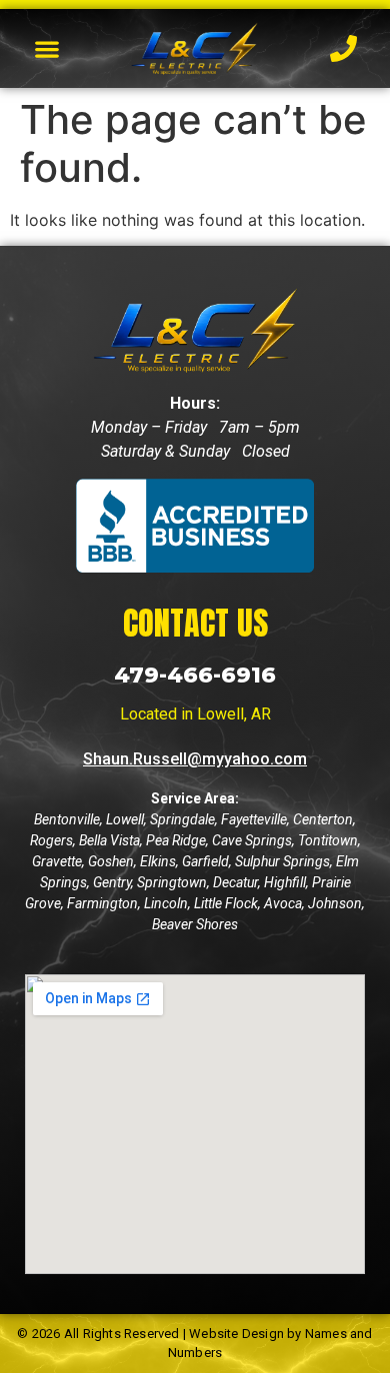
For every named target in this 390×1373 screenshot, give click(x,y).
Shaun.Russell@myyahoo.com (195, 758)
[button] (47, 48)
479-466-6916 (195, 675)
